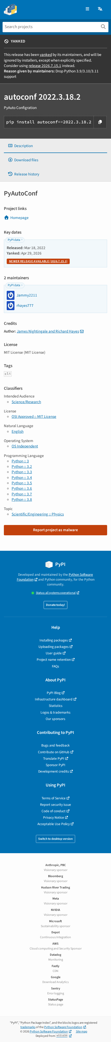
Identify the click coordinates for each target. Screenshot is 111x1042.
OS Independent (25, 446)
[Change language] (100, 9)
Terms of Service (54, 798)
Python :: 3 (20, 461)
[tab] (55, 146)
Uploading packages (53, 646)
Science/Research (26, 402)
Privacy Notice (53, 817)
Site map (81, 1031)
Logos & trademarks (55, 712)
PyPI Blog (54, 692)
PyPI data (14, 240)
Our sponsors (55, 718)
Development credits (53, 771)
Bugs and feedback (55, 745)
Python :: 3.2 (22, 466)
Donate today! (55, 605)
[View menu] (87, 9)
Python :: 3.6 (22, 488)
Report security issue (55, 804)
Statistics (55, 705)
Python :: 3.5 (22, 483)
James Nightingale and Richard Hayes (48, 331)
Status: (56, 593)
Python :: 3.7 (22, 494)
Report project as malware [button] (55, 530)
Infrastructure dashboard (54, 699)
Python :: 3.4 (22, 477)
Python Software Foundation (63, 1027)
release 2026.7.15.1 (45, 66)
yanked (46, 54)
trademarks (27, 1027)
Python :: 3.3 (22, 472)
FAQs (55, 666)
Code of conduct (54, 811)
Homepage (19, 218)
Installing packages (53, 640)
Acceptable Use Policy (53, 823)
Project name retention (54, 659)
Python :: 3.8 (22, 499)
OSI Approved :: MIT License (34, 416)
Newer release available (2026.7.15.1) (38, 261)
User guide (54, 653)
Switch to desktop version (55, 839)
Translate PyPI (53, 758)
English (17, 431)
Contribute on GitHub (53, 752)
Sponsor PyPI (55, 765)
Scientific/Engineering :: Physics (38, 514)
